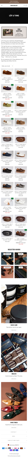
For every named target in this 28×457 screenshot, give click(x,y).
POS (8, 455)
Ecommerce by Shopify (15, 455)
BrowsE (14, 330)
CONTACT (14, 432)
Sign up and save (14, 440)
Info (13, 436)
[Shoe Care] (14, 304)
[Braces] (14, 352)
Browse (14, 378)
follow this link (12, 60)
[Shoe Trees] (14, 401)
